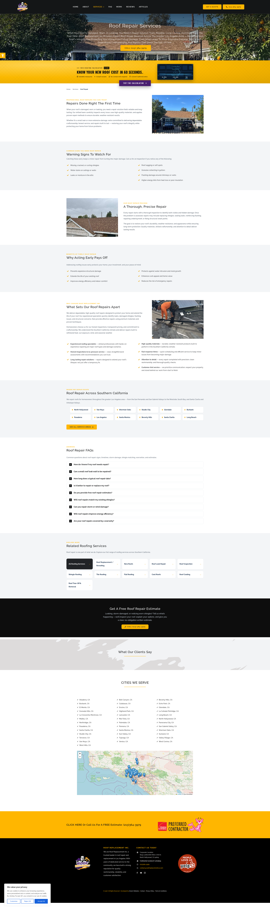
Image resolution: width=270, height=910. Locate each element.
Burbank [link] (190, 410)
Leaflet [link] (179, 794)
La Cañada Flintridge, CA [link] (169, 711)
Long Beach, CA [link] (165, 715)
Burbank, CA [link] (84, 704)
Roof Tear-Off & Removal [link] (79, 585)
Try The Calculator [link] (133, 83)
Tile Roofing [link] (107, 574)
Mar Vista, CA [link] (124, 719)
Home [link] (68, 89)
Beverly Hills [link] (147, 417)
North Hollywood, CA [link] (167, 719)
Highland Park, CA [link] (126, 711)
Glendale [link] (168, 410)
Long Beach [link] (191, 417)
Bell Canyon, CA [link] (125, 700)
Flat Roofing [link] (135, 574)
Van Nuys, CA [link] (84, 742)
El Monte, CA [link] (84, 707)
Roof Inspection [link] (190, 564)
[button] (127, 773)
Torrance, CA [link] (84, 738)
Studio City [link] (146, 410)
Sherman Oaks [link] (125, 410)
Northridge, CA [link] (85, 723)
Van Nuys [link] (100, 410)
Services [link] (75, 89)
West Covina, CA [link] (165, 742)
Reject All (27, 901)
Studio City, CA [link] (85, 734)
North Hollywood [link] (81, 410)
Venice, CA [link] (123, 742)
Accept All (41, 901)
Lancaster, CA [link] (124, 715)
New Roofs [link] (135, 564)
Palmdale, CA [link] (124, 723)
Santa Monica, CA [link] (126, 730)
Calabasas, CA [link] (124, 704)
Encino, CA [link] (123, 707)
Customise (13, 901)
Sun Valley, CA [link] (125, 734)
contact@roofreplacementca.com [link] (151, 868)
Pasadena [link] (78, 417)
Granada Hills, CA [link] (86, 711)
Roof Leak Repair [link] (163, 564)
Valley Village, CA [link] (166, 738)
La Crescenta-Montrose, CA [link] (90, 715)
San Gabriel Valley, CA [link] (168, 726)
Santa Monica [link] (124, 417)
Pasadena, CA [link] (84, 726)
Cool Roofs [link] (163, 574)
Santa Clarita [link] (169, 417)
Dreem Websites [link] (134, 891)
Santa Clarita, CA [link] (86, 730)
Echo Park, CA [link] (164, 704)
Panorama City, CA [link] (166, 723)
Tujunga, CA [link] (124, 738)
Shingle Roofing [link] (79, 574)
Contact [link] (142, 891)
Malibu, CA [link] (83, 719)
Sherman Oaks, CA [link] (166, 730)
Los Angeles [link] (102, 417)
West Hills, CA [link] (85, 745)
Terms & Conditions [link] (161, 891)
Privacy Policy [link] (150, 891)
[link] (2, 55)
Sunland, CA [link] (164, 734)
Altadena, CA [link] (84, 700)
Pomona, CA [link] (124, 726)
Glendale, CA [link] (164, 707)
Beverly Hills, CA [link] (165, 700)
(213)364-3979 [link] (132, 824)
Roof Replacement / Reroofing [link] (107, 564)
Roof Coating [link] (190, 574)
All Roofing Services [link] (79, 564)
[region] (27, 895)
